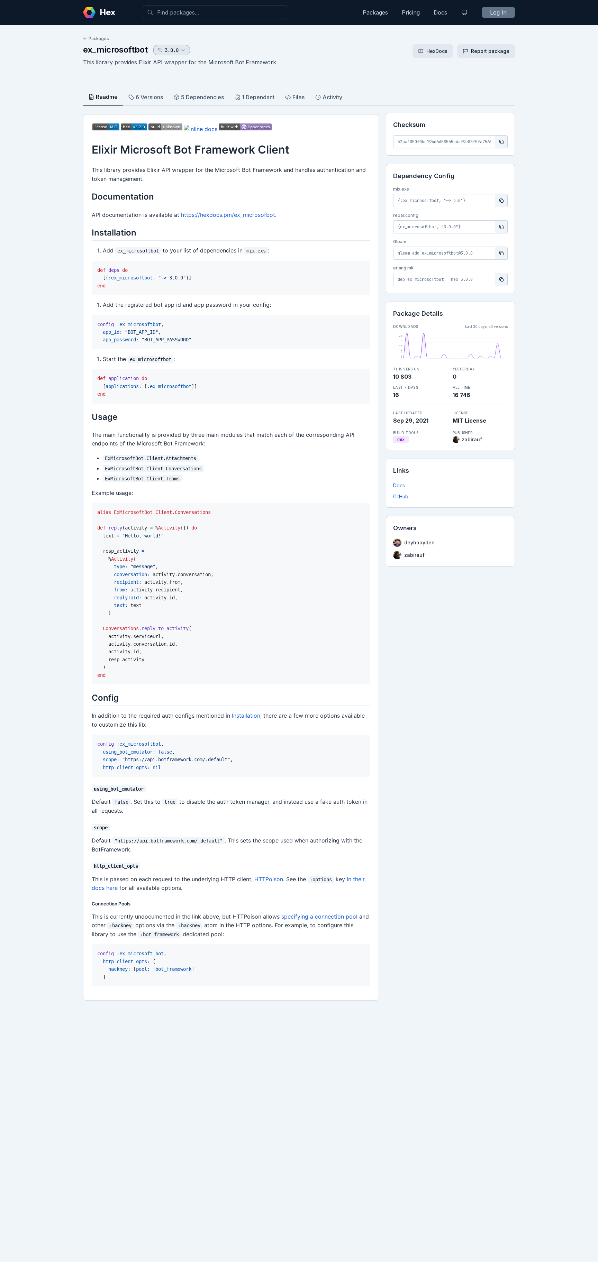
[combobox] (215, 12)
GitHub (400, 496)
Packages (375, 12)
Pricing (411, 12)
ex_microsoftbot (115, 50)
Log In (498, 12)
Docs (440, 12)
